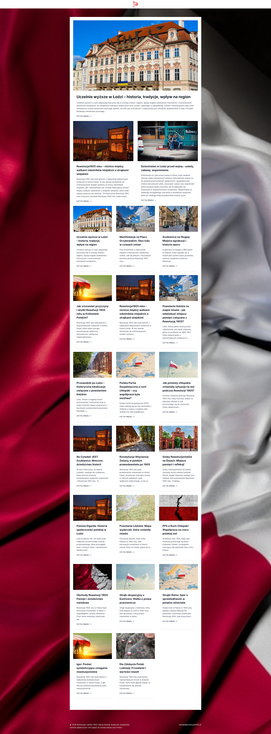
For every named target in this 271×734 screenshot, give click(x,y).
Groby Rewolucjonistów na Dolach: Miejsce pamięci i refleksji (177, 460)
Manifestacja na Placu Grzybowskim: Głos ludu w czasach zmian (135, 240)
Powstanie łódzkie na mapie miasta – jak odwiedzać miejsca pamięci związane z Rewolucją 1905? (175, 314)
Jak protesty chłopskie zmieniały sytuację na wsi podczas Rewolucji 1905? (178, 386)
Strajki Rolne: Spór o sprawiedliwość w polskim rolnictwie (175, 599)
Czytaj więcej (84, 116)
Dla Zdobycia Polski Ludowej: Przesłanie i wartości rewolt (133, 668)
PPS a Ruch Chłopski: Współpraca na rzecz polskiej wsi (175, 529)
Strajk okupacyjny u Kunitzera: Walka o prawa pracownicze (135, 599)
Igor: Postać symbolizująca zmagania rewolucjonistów (92, 668)
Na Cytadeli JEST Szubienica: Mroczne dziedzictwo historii (90, 460)
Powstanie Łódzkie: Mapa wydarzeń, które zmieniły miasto (135, 529)
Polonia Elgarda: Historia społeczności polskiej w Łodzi (92, 529)
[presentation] (135, 55)
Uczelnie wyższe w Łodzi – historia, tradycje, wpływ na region (134, 96)
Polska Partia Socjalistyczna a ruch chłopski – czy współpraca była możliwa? (133, 390)
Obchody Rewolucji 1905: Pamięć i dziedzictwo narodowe (92, 599)
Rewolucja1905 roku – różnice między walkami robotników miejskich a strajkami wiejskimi (103, 170)
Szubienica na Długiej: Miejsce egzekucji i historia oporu (176, 240)
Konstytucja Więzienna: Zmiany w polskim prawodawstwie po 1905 (135, 460)
